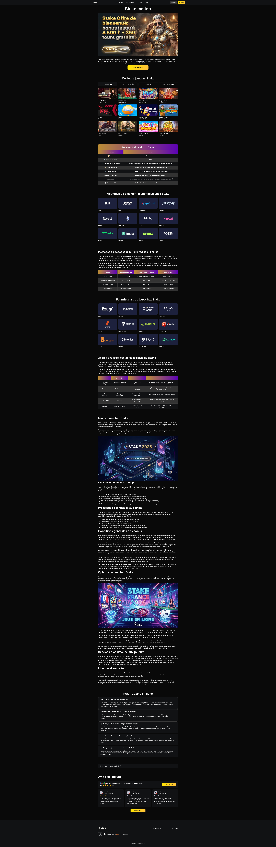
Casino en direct (126, 84)
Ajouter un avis (169, 784)
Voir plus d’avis (138, 810)
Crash (147, 84)
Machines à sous (167, 84)
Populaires (107, 84)
